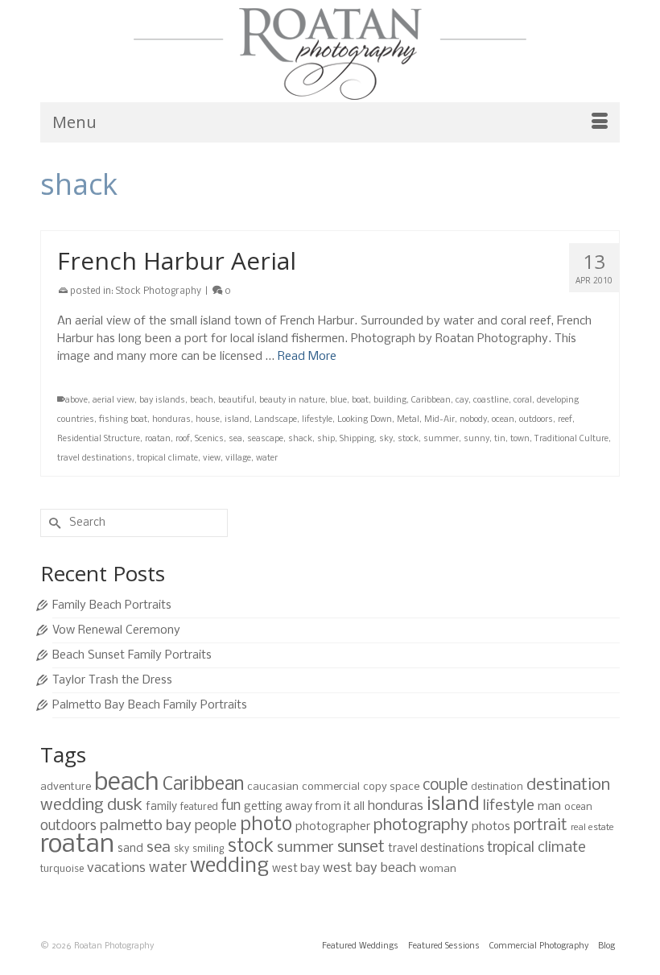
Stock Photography (158, 291)
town (520, 439)
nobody (473, 419)
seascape (265, 439)
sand (130, 848)
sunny (476, 439)
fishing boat (123, 419)
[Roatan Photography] (330, 54)
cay (462, 400)
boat (360, 400)
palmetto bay (146, 826)
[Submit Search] (52, 523)
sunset (361, 847)
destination (497, 787)
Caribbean (431, 400)
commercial (331, 787)
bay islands (162, 400)
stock (408, 439)
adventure (65, 787)
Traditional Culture (571, 439)
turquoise (62, 869)
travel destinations (94, 458)
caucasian (273, 787)
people (216, 826)
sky (386, 439)
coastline (491, 400)
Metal (408, 419)
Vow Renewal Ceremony (116, 630)
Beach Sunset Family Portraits (132, 655)
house (208, 419)
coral (523, 400)
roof (182, 439)
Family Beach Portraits (111, 605)
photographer (332, 826)
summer (441, 439)
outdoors (536, 419)
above (76, 400)
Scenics (209, 439)
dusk (124, 805)
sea (235, 439)
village (238, 458)
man (549, 806)
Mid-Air (439, 419)
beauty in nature (292, 400)
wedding (229, 867)
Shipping (357, 439)
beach (201, 400)
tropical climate (167, 458)
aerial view (113, 400)
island (237, 419)
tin (499, 439)
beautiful (236, 400)
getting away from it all (304, 807)
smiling (208, 849)
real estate (592, 827)
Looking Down (364, 419)
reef (565, 419)
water (267, 458)
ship (326, 439)
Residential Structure (98, 439)
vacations (116, 868)
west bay (296, 868)
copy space (391, 787)
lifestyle (317, 419)
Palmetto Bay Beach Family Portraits (149, 705)
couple (445, 786)
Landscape (275, 419)
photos (491, 826)
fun (231, 806)
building (389, 400)
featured (199, 807)
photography (420, 825)
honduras (171, 419)
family (161, 807)
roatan (158, 439)
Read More (307, 356)
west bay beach (369, 868)
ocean (503, 419)
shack (300, 439)
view (212, 458)
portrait (540, 826)
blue (338, 400)
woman (437, 869)
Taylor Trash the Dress (112, 680)
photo (266, 825)
